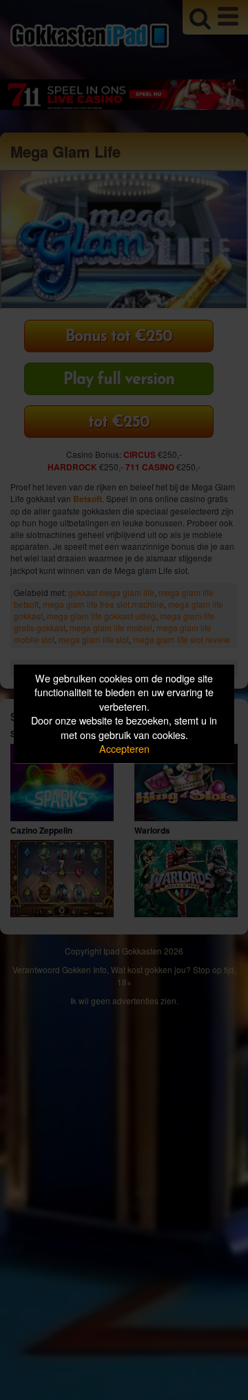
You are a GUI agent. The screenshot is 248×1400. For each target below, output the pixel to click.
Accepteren (124, 749)
